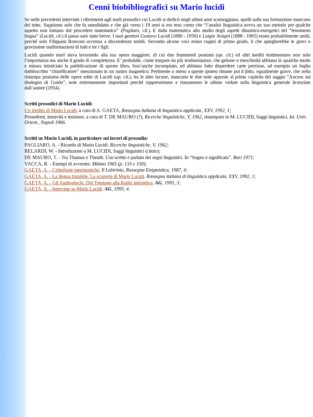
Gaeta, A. (61, 169)
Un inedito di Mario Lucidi (50, 110)
